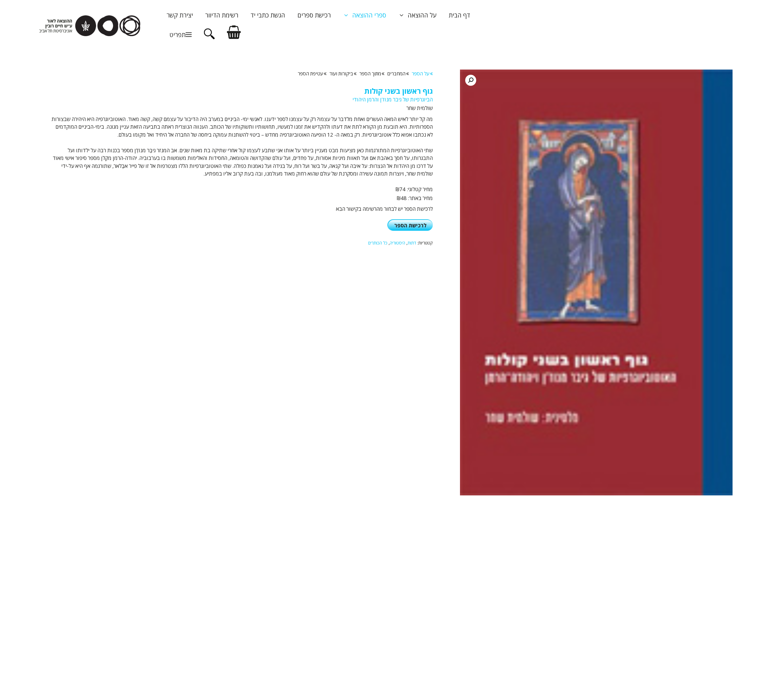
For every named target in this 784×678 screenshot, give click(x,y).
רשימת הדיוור (221, 15)
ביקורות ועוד (341, 73)
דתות (412, 243)
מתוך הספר (370, 73)
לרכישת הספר (410, 225)
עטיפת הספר (310, 73)
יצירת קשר (180, 15)
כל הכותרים (377, 243)
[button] (179, 35)
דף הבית (459, 15)
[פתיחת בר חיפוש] (209, 37)
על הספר (420, 73)
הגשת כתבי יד (268, 15)
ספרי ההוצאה (369, 15)
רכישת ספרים (314, 15)
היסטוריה (397, 243)
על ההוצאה (422, 15)
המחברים (396, 73)
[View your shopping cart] (234, 35)
